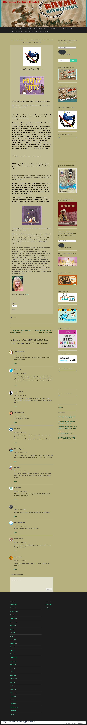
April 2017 (12, 636)
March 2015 (13, 675)
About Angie (28, 31)
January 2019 (13, 608)
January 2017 (13, 647)
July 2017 (12, 629)
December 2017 (13, 618)
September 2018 (14, 611)
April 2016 (12, 650)
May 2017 (12, 632)
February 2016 (13, 657)
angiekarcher (37, 42)
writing (15, 317)
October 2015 (13, 664)
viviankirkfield (18, 392)
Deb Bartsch (17, 429)
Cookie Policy (25, 722)
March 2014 (13, 689)
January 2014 (13, 696)
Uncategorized (48, 604)
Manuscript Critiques (66, 28)
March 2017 (13, 640)
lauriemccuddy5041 (19, 522)
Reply (15, 363)
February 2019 (13, 604)
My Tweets (60, 407)
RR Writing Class (53, 28)
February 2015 (13, 679)
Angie (15, 506)
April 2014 (12, 686)
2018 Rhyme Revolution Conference (37, 28)
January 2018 (13, 615)
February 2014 (13, 693)
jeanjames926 (18, 557)
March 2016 (13, 654)
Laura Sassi (17, 467)
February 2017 (13, 643)
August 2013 (13, 710)
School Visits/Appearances (42, 31)
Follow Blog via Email (64, 231)
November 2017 (13, 622)
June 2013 (12, 714)
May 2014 (12, 682)
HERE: (27, 294)
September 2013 (14, 707)
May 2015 (12, 668)
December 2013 (13, 700)
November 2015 (13, 661)
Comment (49, 589)
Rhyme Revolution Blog (18, 28)
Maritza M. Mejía (19, 412)
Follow (61, 245)
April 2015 (12, 671)
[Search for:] (67, 60)
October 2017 (13, 625)
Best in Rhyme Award (17, 31)
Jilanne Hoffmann (19, 449)
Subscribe (62, 52)
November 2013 (13, 703)
